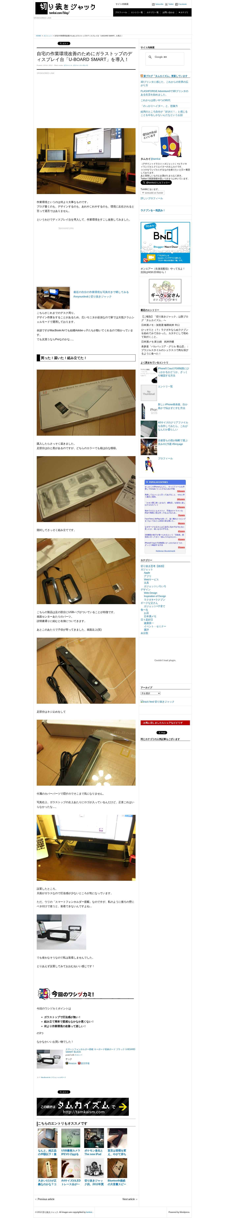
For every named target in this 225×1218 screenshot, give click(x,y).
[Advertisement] (113, 27)
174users (181, 507)
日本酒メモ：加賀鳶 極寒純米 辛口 (160, 325)
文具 (146, 582)
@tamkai (155, 158)
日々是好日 (147, 619)
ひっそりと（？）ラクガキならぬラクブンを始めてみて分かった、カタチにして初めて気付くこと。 (164, 333)
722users (181, 491)
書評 (146, 629)
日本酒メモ (150, 616)
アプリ (147, 576)
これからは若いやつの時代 (155, 100)
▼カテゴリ (183, 12)
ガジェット (48, 36)
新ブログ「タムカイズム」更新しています (165, 76)
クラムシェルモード (58, 1077)
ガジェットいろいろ (80, 65)
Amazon (72, 1063)
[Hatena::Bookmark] (165, 551)
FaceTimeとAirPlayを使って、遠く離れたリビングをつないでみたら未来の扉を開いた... (165, 520)
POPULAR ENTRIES (158, 482)
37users (181, 547)
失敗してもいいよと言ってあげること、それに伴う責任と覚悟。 (165, 496)
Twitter (171, 4)
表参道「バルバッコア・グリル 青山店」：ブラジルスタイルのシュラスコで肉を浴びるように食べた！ (165, 350)
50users (181, 523)
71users (181, 515)
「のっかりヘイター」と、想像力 (159, 106)
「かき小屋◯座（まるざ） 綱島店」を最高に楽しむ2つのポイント (165, 504)
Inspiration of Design (155, 596)
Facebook (183, 4)
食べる (144, 609)
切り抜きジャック (164, 701)
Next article (129, 1199)
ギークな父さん (149, 602)
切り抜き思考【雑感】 (153, 566)
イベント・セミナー (155, 626)
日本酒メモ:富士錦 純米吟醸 (157, 341)
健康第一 (149, 623)
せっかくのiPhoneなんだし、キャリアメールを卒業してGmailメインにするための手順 (165, 488)
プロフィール (121, 12)
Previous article (46, 1199)
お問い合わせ (168, 12)
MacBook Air (45, 1077)
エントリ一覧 (137, 12)
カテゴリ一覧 (153, 12)
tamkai (89, 1212)
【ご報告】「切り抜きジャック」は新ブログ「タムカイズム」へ (164, 318)
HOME (38, 36)
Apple (147, 572)
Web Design (150, 592)
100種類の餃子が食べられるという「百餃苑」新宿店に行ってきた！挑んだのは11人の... (164, 536)
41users (181, 539)
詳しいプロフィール (152, 198)
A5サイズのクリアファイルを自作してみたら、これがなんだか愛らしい (173, 426)
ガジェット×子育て (154, 606)
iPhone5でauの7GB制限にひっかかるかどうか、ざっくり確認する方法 (173, 372)
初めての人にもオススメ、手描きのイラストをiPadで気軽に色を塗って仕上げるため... (164, 512)
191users (181, 499)
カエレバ (78, 1055)
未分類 (144, 633)
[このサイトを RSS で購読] (142, 76)
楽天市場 (85, 1063)
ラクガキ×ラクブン (154, 599)
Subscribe (159, 4)
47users (181, 531)
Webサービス (151, 579)
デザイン (146, 589)
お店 (146, 613)
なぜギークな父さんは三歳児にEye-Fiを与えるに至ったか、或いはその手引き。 (164, 528)
